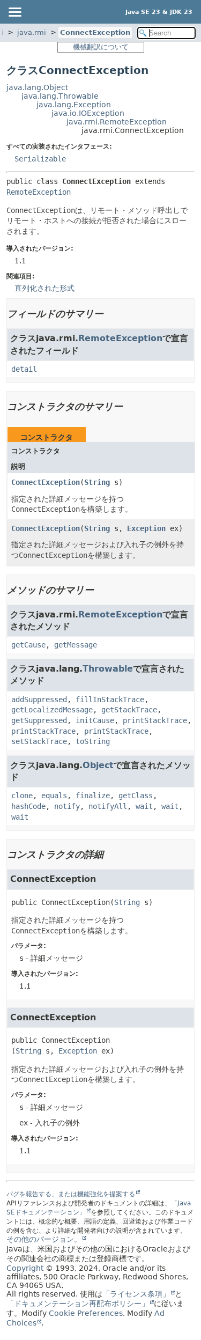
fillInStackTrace (110, 699)
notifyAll (107, 806)
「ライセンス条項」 (136, 1294)
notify (67, 806)
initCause (95, 720)
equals (54, 795)
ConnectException (95, 32)
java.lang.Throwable (60, 96)
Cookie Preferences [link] (86, 1313)
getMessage (75, 644)
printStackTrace (155, 720)
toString (93, 741)
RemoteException (38, 192)
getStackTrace (129, 709)
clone (22, 795)
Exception (146, 528)
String (97, 482)
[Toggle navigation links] (14, 11)
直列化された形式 (44, 288)
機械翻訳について (101, 47)
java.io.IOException (87, 113)
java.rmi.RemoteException (116, 121)
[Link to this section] (111, 313)
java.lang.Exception (73, 104)
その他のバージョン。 (43, 1239)
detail (24, 369)
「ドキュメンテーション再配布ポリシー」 (77, 1303)
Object (98, 765)
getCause (28, 644)
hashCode (28, 806)
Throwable (108, 669)
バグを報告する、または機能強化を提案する (70, 1194)
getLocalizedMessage (52, 709)
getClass (135, 795)
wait (144, 806)
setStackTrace (39, 741)
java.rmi (31, 32)
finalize (93, 795)
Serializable (40, 158)
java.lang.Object (37, 87)
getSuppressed (39, 720)
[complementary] (86, 1313)
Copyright (24, 1268)
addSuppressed (39, 699)
